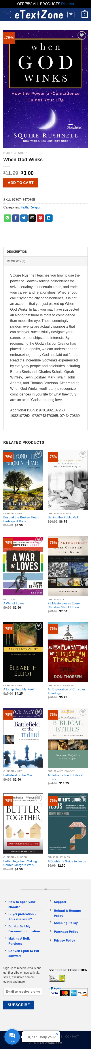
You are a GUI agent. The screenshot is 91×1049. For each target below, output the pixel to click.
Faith (24, 207)
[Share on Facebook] (15, 218)
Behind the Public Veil (63, 517)
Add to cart (21, 183)
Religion (35, 207)
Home (8, 153)
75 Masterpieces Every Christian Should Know (64, 605)
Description (17, 251)
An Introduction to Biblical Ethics (65, 777)
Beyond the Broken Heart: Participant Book (21, 519)
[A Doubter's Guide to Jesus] (68, 823)
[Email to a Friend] (32, 218)
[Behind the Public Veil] (68, 480)
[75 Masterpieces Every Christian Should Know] (68, 566)
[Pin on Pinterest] (40, 218)
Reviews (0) (16, 261)
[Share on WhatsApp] (7, 218)
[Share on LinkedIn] (48, 218)
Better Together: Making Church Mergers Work (20, 863)
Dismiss (67, 4)
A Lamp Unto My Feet (18, 689)
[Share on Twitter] (24, 218)
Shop (22, 153)
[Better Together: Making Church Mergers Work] (23, 823)
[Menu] (7, 14)
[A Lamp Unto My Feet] (23, 652)
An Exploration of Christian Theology (66, 691)
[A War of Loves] (23, 566)
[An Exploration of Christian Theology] (68, 652)
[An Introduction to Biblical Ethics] (68, 738)
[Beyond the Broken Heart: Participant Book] (23, 480)
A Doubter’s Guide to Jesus (67, 861)
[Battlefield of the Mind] (23, 738)
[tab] (45, 251)
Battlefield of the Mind (18, 775)
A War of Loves (13, 603)
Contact (72, 1036)
